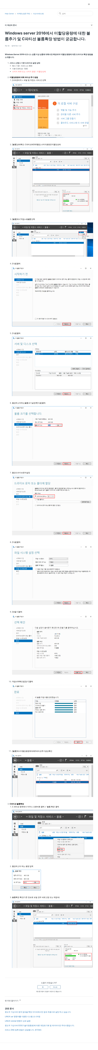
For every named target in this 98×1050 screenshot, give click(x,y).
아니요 (55, 987)
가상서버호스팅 (38, 14)
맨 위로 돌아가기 (12, 1001)
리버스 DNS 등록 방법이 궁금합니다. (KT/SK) (23, 1030)
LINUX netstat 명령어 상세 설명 (17, 1021)
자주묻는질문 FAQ (23, 14)
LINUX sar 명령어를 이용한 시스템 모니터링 (22, 1016)
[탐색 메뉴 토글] (89, 4)
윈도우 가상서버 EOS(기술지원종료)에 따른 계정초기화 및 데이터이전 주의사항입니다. (39, 1025)
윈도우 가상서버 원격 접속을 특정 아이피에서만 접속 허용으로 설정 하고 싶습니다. (38, 1012)
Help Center (9, 14)
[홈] (9, 4)
